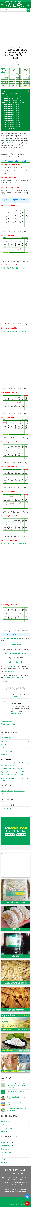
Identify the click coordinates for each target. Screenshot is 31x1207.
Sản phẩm (12, 1202)
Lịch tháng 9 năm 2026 (12, 120)
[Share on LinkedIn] (23, 688)
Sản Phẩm (7, 678)
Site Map (15, 1199)
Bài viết (18, 1202)
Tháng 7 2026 (6, 805)
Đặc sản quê (5, 741)
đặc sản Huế (5, 793)
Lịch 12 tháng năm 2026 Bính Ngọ (13, 102)
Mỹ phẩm (4, 744)
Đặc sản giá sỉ (6, 1146)
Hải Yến (10, 140)
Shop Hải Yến (21, 1205)
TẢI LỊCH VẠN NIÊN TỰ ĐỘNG (15, 653)
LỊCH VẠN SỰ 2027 (15, 662)
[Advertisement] (15, 28)
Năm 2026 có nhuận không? (13, 100)
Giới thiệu (5, 1202)
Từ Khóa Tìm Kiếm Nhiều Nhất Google (14, 775)
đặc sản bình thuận (19, 790)
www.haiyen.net (16, 713)
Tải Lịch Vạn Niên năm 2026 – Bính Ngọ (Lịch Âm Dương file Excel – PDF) (17, 1085)
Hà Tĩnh (4, 790)
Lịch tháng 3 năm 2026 (12, 108)
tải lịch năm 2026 (13, 666)
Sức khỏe (4, 1159)
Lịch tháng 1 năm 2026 (12, 104)
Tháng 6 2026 (6, 808)
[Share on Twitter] (13, 688)
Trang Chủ (19, 678)
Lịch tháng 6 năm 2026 (12, 114)
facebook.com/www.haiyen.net (16, 1192)
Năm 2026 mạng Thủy (12, 98)
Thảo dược (5, 748)
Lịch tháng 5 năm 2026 (12, 112)
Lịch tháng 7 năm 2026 (12, 116)
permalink (15, 696)
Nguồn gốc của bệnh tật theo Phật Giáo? (15, 772)
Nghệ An (10, 790)
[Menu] (2, 5)
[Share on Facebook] (10, 688)
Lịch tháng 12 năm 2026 (13, 126)
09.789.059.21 (13, 1184)
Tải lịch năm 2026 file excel (11, 638)
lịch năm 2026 (8, 143)
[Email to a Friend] (17, 688)
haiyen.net (11, 671)
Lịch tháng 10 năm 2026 (13, 122)
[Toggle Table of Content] (26, 91)
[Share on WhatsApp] (7, 688)
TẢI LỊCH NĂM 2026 (9, 129)
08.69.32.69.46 (20, 1182)
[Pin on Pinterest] (20, 688)
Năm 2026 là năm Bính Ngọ (13, 96)
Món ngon (4, 1149)
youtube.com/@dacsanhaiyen (15, 1189)
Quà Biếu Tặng (6, 1152)
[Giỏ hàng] (28, 5)
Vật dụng (4, 755)
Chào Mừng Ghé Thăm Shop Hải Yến (13, 768)
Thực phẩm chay (6, 751)
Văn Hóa (4, 1163)
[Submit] (28, 10)
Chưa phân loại (6, 738)
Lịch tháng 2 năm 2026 (12, 106)
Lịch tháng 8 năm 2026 (12, 118)
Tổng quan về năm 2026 (10, 94)
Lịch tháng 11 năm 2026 (13, 124)
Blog (13, 678)
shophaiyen (15, 64)
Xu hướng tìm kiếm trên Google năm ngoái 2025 (17, 1109)
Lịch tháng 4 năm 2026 (12, 110)
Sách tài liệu (15, 47)
